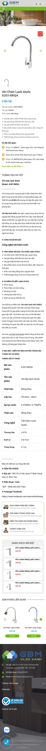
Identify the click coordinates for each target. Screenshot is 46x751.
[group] (23, 52)
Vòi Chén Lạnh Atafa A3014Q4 (34, 628)
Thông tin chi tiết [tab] (12, 175)
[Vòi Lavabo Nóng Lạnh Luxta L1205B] (9, 575)
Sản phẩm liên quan (14, 599)
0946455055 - (23, 672)
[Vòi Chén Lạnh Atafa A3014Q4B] (12, 614)
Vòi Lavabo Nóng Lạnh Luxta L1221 (28, 559)
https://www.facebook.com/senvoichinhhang (22, 496)
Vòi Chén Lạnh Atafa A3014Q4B (12, 628)
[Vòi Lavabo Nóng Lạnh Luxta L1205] (9, 587)
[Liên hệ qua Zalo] (6, 730)
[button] (41, 619)
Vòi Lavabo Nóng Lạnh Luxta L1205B (28, 571)
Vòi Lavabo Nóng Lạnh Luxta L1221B (28, 548)
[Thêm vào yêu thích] (40, 33)
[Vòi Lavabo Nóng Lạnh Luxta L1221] (9, 563)
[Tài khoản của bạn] (43, 3)
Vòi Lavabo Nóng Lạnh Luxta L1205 (28, 583)
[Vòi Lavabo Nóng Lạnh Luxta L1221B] (9, 552)
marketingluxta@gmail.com (22, 677)
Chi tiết (12, 636)
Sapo (28, 747)
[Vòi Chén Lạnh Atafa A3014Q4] (34, 614)
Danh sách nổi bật (23, 543)
